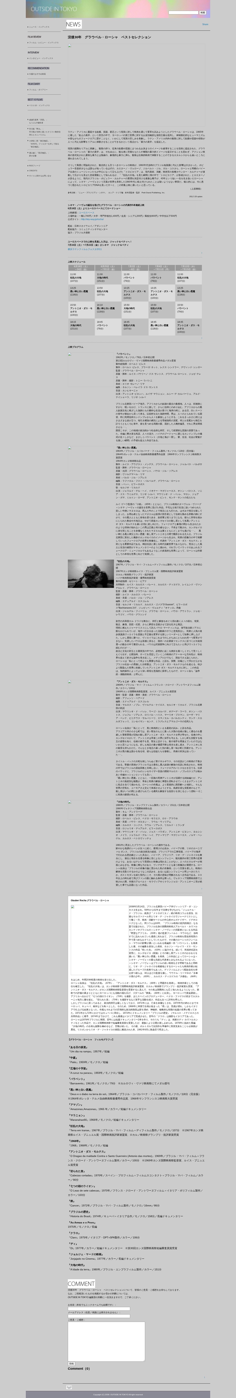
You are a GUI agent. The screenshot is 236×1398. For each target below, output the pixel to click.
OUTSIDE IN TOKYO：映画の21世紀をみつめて (54, 9)
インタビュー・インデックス (41, 58)
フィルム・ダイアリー (38, 90)
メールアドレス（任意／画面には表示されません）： (94, 1312)
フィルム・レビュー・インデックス (44, 43)
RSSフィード (34, 166)
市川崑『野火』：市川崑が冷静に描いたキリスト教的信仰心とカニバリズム (44, 132)
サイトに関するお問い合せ (40, 176)
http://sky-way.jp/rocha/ (92, 219)
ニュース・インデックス (39, 27)
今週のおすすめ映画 (37, 74)
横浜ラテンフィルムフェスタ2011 (85, 249)
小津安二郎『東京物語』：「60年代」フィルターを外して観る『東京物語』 (44, 144)
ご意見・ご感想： (77, 1320)
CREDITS (33, 171)
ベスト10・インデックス (39, 105)
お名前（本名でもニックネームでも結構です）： (92, 1305)
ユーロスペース (86, 212)
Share (205, 24)
